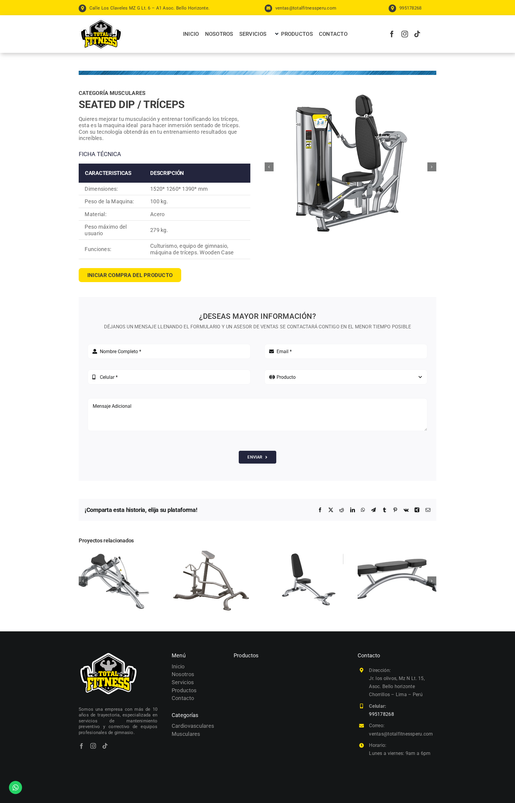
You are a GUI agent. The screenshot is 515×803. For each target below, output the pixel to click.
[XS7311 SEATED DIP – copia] (350, 167)
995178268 (381, 714)
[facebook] (392, 34)
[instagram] (404, 34)
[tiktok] (417, 34)
